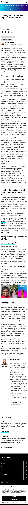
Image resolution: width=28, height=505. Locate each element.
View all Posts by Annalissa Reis (16, 403)
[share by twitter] (2, 32)
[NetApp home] (5, 2)
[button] (26, 2)
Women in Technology (6, 39)
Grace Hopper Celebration (8, 36)
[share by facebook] (5, 32)
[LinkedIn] (6, 366)
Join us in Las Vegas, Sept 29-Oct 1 (11, 9)
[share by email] (12, 32)
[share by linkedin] (8, 32)
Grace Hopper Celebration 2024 (17, 47)
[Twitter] (2, 366)
